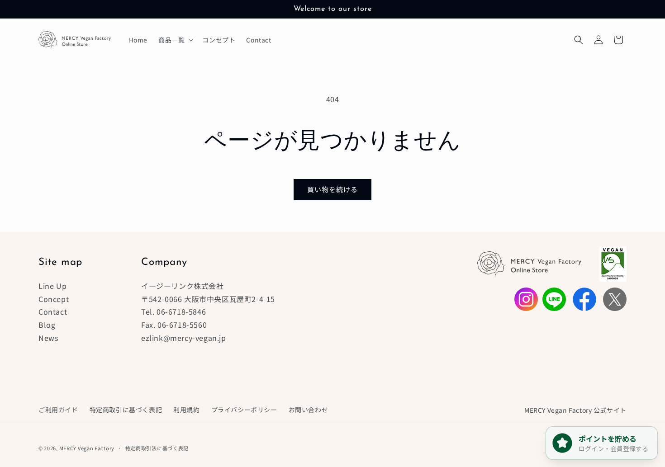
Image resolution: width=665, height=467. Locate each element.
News (48, 337)
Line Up (52, 285)
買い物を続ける (332, 189)
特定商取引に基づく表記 (126, 409)
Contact (52, 311)
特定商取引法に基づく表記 (157, 448)
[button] (175, 39)
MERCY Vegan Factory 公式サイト (575, 410)
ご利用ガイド (58, 409)
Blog (46, 324)
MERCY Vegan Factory (86, 448)
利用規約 (186, 409)
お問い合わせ (308, 409)
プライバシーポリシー (244, 409)
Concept (53, 298)
